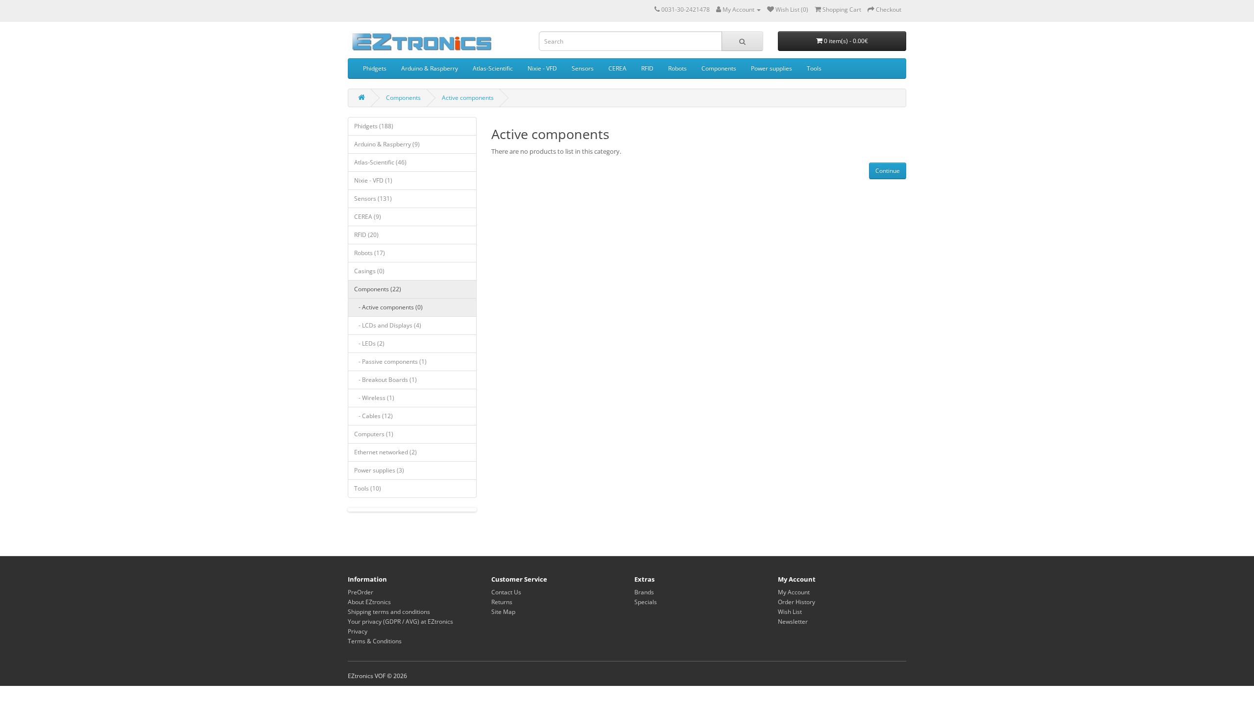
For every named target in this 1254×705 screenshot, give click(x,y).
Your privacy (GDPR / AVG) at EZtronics (400, 621)
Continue (887, 170)
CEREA (617, 68)
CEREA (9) (367, 216)
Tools (814, 68)
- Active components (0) (388, 307)
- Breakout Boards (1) (385, 380)
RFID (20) (366, 235)
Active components (468, 98)
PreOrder (360, 592)
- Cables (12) (373, 416)
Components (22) (377, 289)
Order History (796, 602)
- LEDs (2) (369, 343)
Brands (644, 592)
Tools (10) (367, 488)
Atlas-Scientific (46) (380, 162)
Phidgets (374, 68)
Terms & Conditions (375, 641)
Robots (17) (369, 253)
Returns (501, 602)
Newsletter (793, 621)
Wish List (790, 612)
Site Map (503, 612)
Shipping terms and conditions (389, 612)
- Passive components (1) (390, 361)
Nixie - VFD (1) (373, 180)
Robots (677, 68)
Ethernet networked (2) (385, 452)
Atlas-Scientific (493, 68)
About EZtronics (369, 602)
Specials (645, 602)
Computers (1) (373, 434)
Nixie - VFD (542, 68)
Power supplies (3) (379, 470)
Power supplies (771, 68)
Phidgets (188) (373, 126)
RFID (647, 68)
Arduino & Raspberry (429, 68)
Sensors (583, 68)
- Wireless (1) (374, 398)
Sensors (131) (373, 198)
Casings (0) (369, 271)
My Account (794, 592)
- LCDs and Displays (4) (387, 325)
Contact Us (506, 592)
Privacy (357, 631)
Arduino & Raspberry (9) (387, 144)
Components (718, 68)
